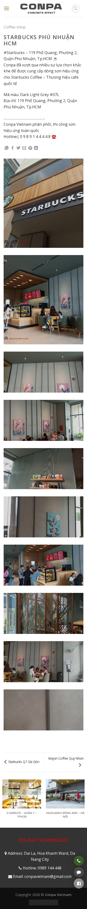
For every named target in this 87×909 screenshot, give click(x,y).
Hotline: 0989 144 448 (42, 868)
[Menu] (6, 8)
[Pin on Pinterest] (30, 148)
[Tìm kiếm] (76, 8)
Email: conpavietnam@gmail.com (42, 876)
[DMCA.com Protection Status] (43, 902)
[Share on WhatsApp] (6, 148)
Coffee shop (15, 27)
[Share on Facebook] (12, 148)
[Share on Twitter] (18, 148)
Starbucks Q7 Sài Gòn (23, 761)
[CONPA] (41, 8)
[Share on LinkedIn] (36, 148)
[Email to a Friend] (24, 148)
